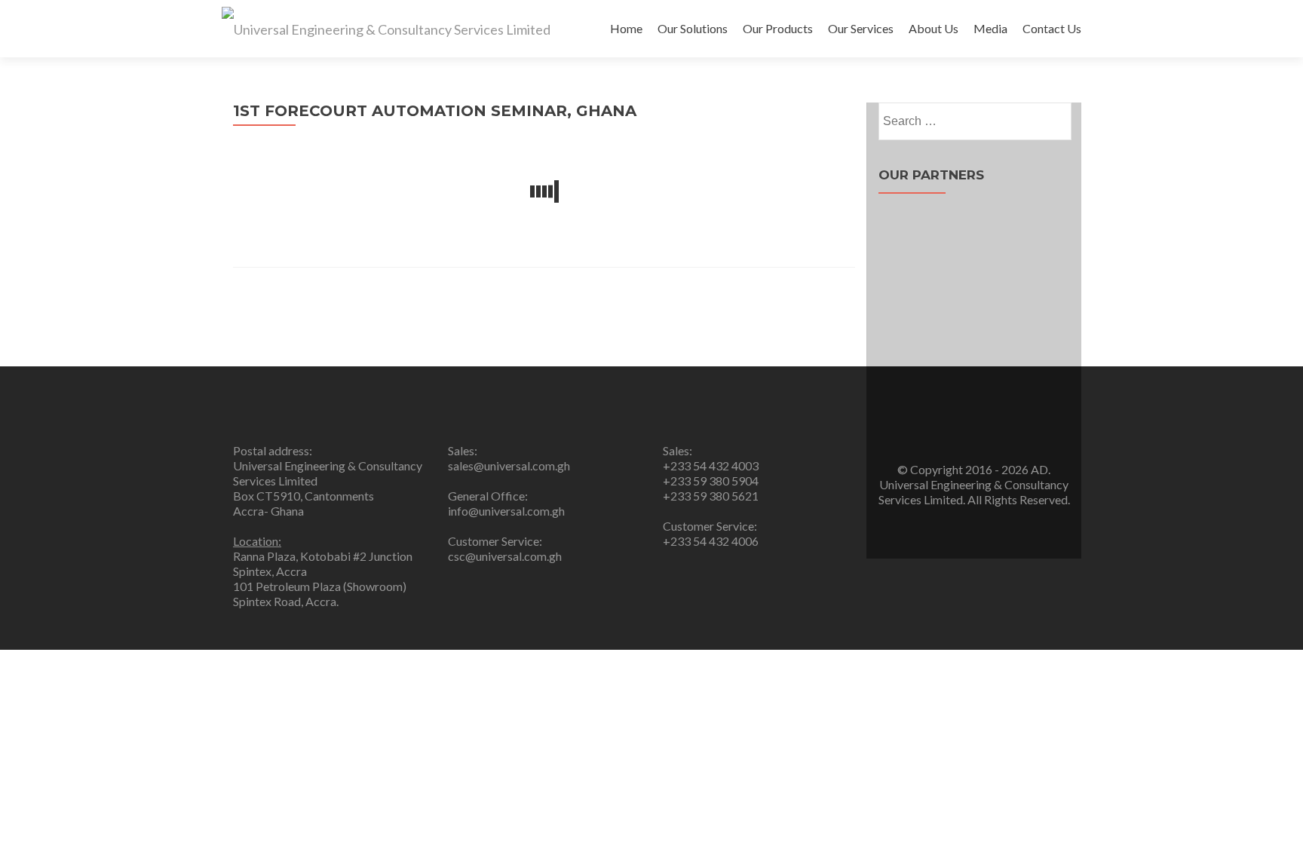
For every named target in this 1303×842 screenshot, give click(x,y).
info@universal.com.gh (506, 511)
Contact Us (1051, 28)
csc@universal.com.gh (505, 556)
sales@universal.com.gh (509, 465)
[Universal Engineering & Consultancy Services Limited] (386, 28)
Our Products (778, 28)
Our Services (861, 28)
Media (990, 28)
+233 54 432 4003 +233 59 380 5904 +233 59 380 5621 (711, 480)
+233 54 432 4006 (711, 541)
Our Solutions (693, 28)
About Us (933, 28)
